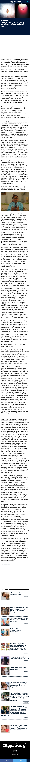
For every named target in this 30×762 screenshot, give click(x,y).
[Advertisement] (15, 577)
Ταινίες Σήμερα (15, 754)
